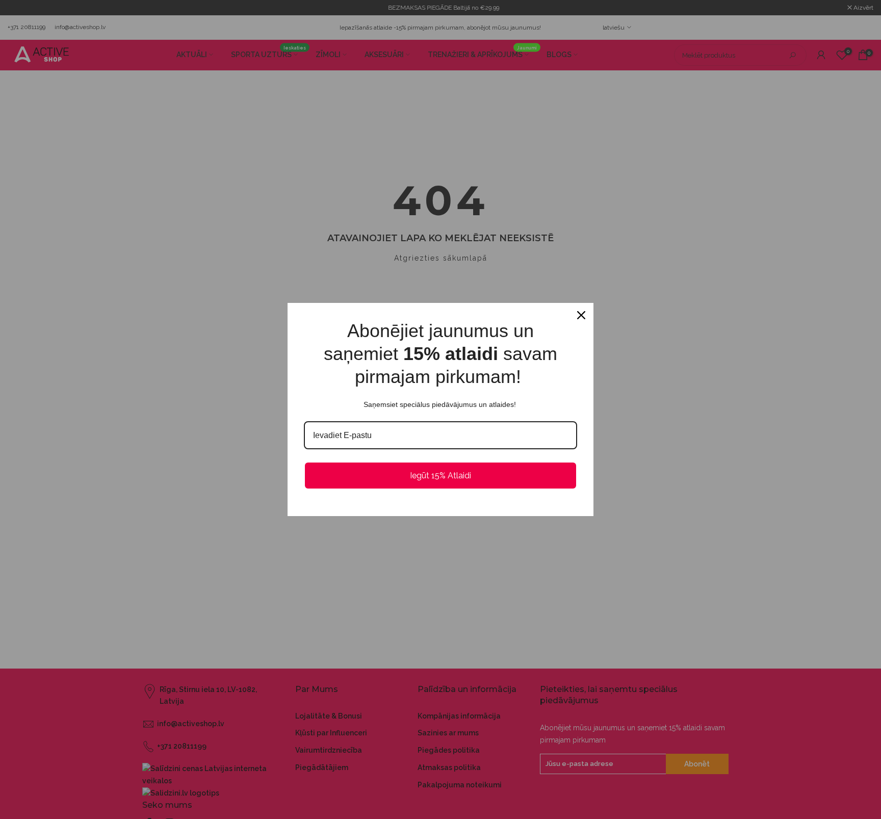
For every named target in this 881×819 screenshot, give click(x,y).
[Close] (581, 315)
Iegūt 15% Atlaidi (440, 475)
